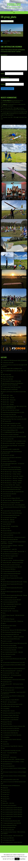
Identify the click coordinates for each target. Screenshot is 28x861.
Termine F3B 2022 (6, 524)
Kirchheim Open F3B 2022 (8, 521)
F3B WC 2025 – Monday (8, 404)
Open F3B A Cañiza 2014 (8, 829)
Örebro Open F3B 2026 (7, 376)
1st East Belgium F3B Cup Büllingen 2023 (12, 487)
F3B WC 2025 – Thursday (8, 397)
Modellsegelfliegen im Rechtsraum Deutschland (13, 679)
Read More (22, 858)
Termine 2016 (5, 744)
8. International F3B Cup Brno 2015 (10, 779)
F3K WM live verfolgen (7, 677)
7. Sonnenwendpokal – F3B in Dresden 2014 (12, 835)
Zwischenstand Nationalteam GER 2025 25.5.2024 (14, 436)
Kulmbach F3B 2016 (7, 724)
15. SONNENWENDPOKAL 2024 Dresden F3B (13, 432)
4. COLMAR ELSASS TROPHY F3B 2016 (11, 735)
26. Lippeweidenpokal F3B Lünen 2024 (11, 423)
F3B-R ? (4, 623)
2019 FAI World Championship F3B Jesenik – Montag (14, 595)
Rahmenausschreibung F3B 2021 (10, 539)
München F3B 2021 (6, 530)
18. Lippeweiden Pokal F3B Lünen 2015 (11, 750)
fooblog (14, 4)
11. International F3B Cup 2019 (9, 597)
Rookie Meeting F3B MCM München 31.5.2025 (13, 412)
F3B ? (3, 748)
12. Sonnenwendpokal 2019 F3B (9, 602)
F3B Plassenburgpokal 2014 (8, 827)
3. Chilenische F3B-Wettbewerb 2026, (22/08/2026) (14, 360)
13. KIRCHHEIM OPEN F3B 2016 (10, 733)
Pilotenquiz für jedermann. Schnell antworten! (13, 687)
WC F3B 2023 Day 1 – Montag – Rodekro (11, 482)
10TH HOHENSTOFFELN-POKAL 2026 (11, 381)
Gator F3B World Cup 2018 (8, 654)
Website (3, 84)
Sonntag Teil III (6, 792)
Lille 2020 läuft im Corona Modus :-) (10, 553)
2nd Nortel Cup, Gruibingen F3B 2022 (11, 502)
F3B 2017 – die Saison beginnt (9, 702)
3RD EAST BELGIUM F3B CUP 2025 (10, 410)
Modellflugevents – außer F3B (9, 549)
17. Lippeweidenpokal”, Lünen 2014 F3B (11, 823)
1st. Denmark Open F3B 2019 (9, 606)
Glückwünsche (6, 755)
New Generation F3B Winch (8, 569)
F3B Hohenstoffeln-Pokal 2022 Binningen (12, 513)
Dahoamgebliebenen (7, 763)
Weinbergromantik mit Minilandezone (11, 785)
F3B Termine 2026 (6, 374)
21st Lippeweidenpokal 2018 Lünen (10, 634)
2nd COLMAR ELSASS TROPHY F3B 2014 (12, 842)
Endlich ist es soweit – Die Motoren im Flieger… (13, 560)
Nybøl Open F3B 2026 (7, 379)
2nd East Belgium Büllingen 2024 (10, 430)
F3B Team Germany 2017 (8, 690)
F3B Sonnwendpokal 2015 (8, 766)
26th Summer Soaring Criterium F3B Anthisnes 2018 (14, 643)
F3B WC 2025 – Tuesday (8, 402)
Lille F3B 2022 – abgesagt (8, 519)
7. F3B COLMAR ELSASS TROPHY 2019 (11, 604)
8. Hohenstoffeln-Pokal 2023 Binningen (11, 467)
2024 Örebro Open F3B (7, 438)
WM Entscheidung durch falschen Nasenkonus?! (13, 668)
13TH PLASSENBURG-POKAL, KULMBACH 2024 (14, 441)
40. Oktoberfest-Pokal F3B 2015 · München (12, 746)
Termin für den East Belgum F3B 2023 (11, 498)
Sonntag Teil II (5, 794)
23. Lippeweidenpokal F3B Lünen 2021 (11, 533)
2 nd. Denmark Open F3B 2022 (9, 517)
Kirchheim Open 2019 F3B (8, 608)
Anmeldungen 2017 (7, 681)
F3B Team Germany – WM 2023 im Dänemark (12, 500)
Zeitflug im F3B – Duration (8, 710)
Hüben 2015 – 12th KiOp (8, 803)
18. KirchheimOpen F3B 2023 (9, 493)
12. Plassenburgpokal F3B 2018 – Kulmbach (12, 647)
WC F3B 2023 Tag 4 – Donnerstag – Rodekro (12, 476)
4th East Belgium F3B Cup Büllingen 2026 (12, 368)
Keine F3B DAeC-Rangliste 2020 (10, 556)
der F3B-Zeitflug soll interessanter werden (12, 704)
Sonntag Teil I (5, 796)
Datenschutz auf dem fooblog (9, 645)
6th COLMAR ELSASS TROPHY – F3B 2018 (12, 652)
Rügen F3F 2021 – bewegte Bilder (10, 526)
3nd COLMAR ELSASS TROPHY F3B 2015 (12, 807)
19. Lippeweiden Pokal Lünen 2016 (10, 717)
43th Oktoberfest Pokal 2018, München (11, 632)
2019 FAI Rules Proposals (8, 619)
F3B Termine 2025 (6, 421)
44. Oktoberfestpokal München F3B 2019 (12, 567)
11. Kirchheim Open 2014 (8, 840)
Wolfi (12, 21)
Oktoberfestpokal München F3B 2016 (11, 713)
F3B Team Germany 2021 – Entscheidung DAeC (13, 504)
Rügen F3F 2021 (6, 528)
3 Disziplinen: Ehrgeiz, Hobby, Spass (10, 715)
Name (3, 73)
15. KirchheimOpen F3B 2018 (9, 650)
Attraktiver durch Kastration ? (9, 805)
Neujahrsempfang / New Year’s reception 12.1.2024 (14, 419)
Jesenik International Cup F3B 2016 (10, 728)
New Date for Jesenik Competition (10, 434)
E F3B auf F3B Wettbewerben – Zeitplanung (12, 621)
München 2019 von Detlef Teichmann (11, 564)
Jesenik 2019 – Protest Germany (10, 575)
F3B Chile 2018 (5, 627)
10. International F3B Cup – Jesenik (10, 673)
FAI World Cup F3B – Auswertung (10, 610)
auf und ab (4, 741)
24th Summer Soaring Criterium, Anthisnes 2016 (13, 726)
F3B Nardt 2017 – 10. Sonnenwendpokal (11, 675)
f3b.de (3, 613)
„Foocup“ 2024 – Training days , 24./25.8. (11, 425)
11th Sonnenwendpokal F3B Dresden (11, 638)
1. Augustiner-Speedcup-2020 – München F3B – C (14, 551)
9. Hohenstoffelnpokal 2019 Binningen (11, 573)
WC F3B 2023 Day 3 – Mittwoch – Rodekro (12, 478)
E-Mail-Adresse (5, 77)
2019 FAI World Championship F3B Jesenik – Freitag (14, 581)
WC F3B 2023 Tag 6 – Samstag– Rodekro (12, 471)
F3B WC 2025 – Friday (7, 395)
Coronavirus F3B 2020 (7, 558)
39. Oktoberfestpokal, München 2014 (11, 820)
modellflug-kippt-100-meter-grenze (10, 706)
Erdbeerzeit (5, 787)
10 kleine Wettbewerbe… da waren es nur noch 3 (13, 537)
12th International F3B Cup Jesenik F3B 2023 (13, 491)
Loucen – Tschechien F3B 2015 (9, 752)
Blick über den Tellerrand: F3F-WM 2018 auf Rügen (14, 630)
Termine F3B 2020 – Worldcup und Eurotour (12, 562)
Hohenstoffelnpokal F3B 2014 (9, 825)
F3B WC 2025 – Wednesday (9, 399)
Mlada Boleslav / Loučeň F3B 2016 (10, 719)
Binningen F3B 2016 (7, 721)
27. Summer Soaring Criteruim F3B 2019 (11, 599)
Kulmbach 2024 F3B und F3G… (9, 461)
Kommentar (4, 55)
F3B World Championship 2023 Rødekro (11, 469)
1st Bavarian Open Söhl (7, 362)
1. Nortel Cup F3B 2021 (7, 535)
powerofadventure (6, 656)
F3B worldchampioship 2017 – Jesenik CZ (12, 670)
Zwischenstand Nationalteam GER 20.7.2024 (12, 427)
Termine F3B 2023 (6, 496)
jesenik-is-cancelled (7, 641)
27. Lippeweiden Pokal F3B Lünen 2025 (11, 387)
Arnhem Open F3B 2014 (8, 838)
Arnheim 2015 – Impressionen (9, 757)
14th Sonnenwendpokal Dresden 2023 (11, 489)
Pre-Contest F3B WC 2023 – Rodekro (11, 485)
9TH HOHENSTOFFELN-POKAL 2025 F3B (12, 416)
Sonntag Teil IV (6, 790)
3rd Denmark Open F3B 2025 (9, 414)
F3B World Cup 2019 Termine (9, 625)
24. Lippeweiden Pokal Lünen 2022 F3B (11, 510)
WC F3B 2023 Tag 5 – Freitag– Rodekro (11, 473)
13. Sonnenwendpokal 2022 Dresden (11, 515)
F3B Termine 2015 (6, 818)
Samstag (4, 801)
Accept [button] (17, 858)
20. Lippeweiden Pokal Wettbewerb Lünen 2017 (13, 662)
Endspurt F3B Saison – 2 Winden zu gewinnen (13, 636)
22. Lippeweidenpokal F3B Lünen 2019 (11, 571)
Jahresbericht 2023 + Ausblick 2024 (10, 449)
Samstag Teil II (5, 798)
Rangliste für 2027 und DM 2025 (10, 389)
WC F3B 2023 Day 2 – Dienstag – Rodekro (12, 480)
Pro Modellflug (5, 708)
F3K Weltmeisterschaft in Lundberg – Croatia (13, 761)
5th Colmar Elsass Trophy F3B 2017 (10, 699)
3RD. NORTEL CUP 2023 (8, 455)
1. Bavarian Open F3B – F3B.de (9, 108)
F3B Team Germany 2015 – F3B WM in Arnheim (13, 759)
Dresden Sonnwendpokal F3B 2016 (10, 730)
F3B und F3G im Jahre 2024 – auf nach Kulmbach (13, 443)
